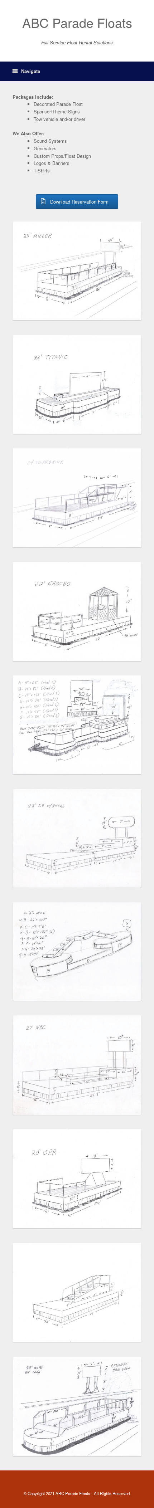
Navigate (30, 71)
